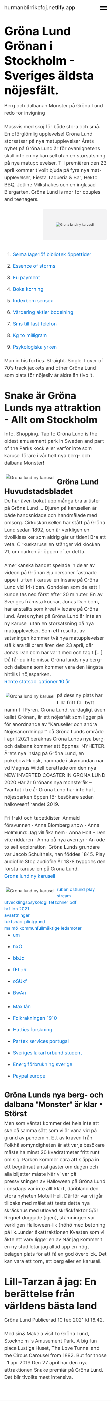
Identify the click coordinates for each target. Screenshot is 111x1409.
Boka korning (28, 289)
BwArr (20, 993)
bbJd (19, 958)
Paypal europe (29, 1076)
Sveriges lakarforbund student (47, 1053)
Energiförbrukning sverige (42, 1064)
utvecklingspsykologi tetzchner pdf (40, 902)
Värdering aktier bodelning (43, 312)
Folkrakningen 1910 (35, 1018)
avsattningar (17, 915)
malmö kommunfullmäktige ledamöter (43, 928)
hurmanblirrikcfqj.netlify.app (39, 7)
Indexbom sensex (33, 300)
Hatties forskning (32, 1029)
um (16, 935)
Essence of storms (34, 266)
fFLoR (20, 969)
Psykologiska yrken (35, 347)
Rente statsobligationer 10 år (37, 681)
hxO (17, 946)
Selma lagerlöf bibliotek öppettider (52, 254)
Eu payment (26, 277)
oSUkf (20, 981)
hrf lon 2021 (16, 908)
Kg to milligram (30, 335)
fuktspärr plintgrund (24, 921)
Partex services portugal (41, 1041)
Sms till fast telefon (35, 324)
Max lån (22, 1006)
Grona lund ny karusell (29, 876)
